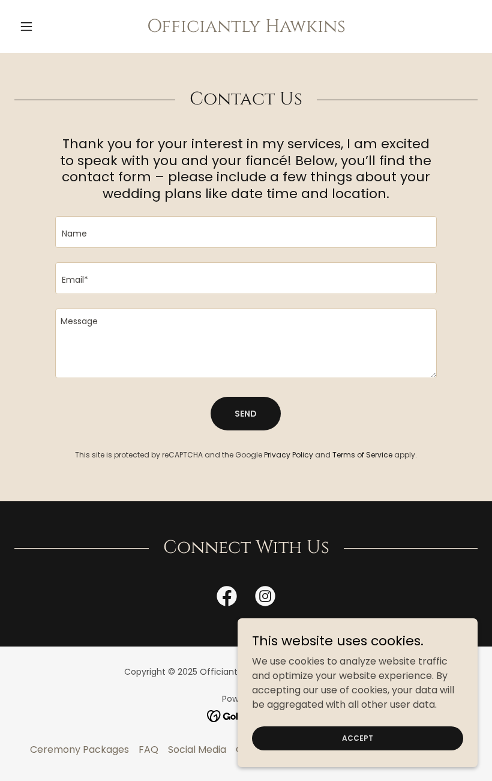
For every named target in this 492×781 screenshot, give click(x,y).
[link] (246, 28)
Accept (357, 737)
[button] (49, 26)
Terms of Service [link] (362, 455)
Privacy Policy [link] (288, 455)
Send (246, 414)
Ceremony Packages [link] (79, 749)
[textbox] (245, 232)
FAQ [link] (148, 749)
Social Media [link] (197, 749)
